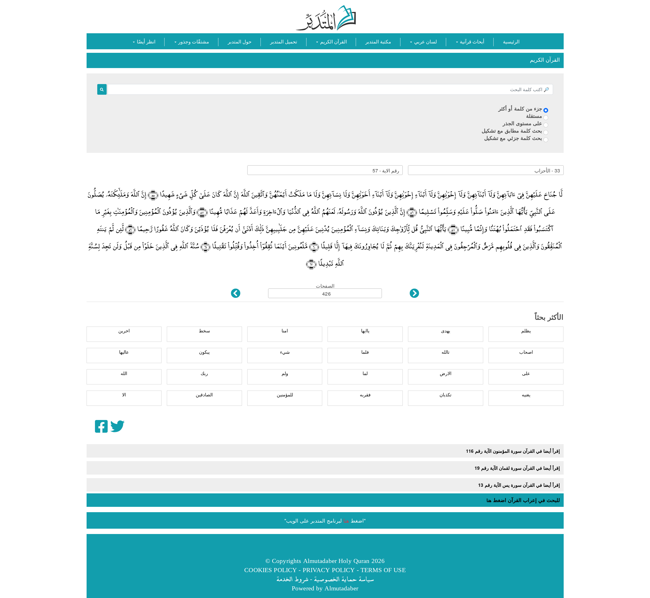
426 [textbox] (326, 293)
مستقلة (534, 116)
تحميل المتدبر (283, 41)
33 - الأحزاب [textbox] (547, 170)
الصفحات (325, 285)
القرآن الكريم (333, 41)
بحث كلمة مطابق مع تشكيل (512, 130)
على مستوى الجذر (522, 123)
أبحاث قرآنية (471, 41)
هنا (489, 500)
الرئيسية (511, 41)
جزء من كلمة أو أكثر (520, 108)
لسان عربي (425, 41)
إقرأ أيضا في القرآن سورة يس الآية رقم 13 (519, 485)
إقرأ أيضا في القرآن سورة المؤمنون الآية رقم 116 (513, 451)
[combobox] (485, 170)
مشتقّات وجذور (193, 41)
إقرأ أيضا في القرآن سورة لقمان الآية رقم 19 (517, 468)
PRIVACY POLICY (329, 569)
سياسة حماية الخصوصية (344, 579)
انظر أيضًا (145, 41)
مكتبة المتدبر (378, 41)
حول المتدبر (240, 41)
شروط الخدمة (292, 579)
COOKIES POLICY (270, 569)
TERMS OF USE (383, 569)
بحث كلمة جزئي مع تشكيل (513, 138)
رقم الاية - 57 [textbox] (385, 170)
